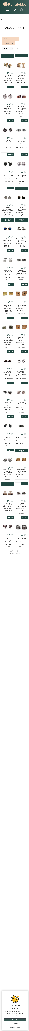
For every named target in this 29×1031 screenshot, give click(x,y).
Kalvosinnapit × (8, 43)
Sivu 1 (17, 48)
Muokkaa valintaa (15, 1027)
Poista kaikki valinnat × (10, 38)
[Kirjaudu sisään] (18, 9)
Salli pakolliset (15, 1023)
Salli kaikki (15, 1020)
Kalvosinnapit (17, 19)
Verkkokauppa (8, 19)
